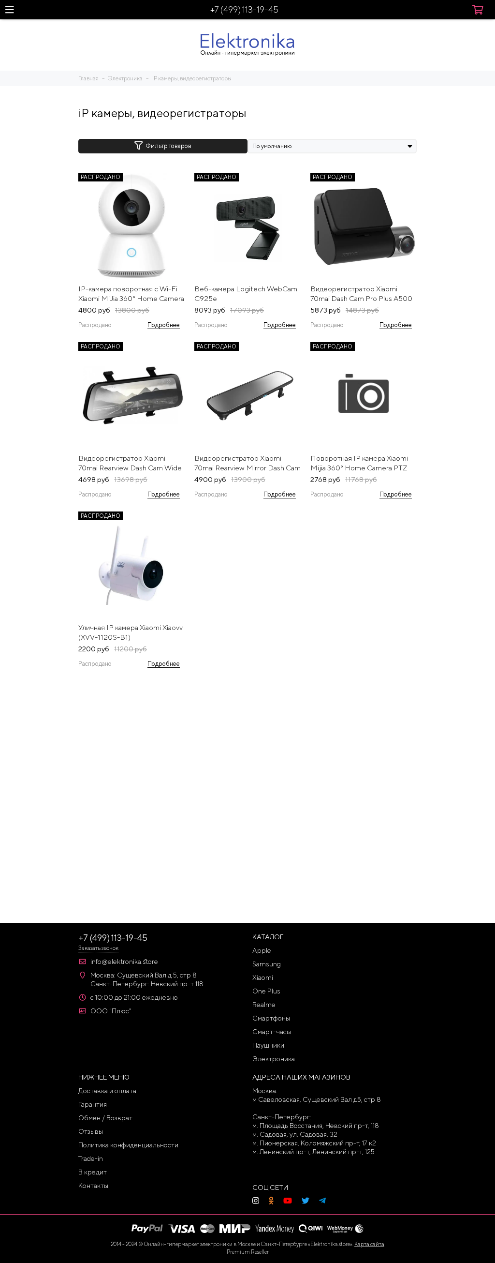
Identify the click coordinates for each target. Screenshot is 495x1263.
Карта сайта (369, 1244)
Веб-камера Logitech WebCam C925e (245, 293)
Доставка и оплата (107, 1091)
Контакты (93, 1185)
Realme (264, 1004)
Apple (261, 950)
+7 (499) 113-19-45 (244, 9)
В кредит (92, 1172)
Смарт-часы (271, 1032)
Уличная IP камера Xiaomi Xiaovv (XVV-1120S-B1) (130, 632)
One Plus (266, 991)
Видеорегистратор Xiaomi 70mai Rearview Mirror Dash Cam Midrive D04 (247, 463)
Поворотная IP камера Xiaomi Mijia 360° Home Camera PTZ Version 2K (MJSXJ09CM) (359, 463)
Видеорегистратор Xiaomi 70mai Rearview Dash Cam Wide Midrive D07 (130, 463)
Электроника (273, 1059)
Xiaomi (262, 977)
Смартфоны (271, 1018)
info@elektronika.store (124, 961)
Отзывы (90, 1131)
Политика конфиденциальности (128, 1145)
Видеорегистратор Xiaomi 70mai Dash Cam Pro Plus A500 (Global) (361, 294)
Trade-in (90, 1158)
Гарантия (92, 1104)
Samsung (266, 964)
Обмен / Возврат (105, 1118)
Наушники (268, 1045)
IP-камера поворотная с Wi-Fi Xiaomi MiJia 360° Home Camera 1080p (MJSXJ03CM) (131, 294)
